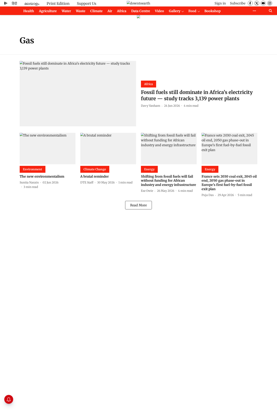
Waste (80, 11)
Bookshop (212, 11)
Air (109, 11)
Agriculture (48, 11)
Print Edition (58, 3)
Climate (96, 11)
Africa (121, 11)
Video (159, 11)
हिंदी (14, 3)
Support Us (86, 3)
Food (192, 11)
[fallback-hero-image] (78, 93)
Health (28, 11)
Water (66, 11)
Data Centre (140, 11)
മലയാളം (31, 3)
